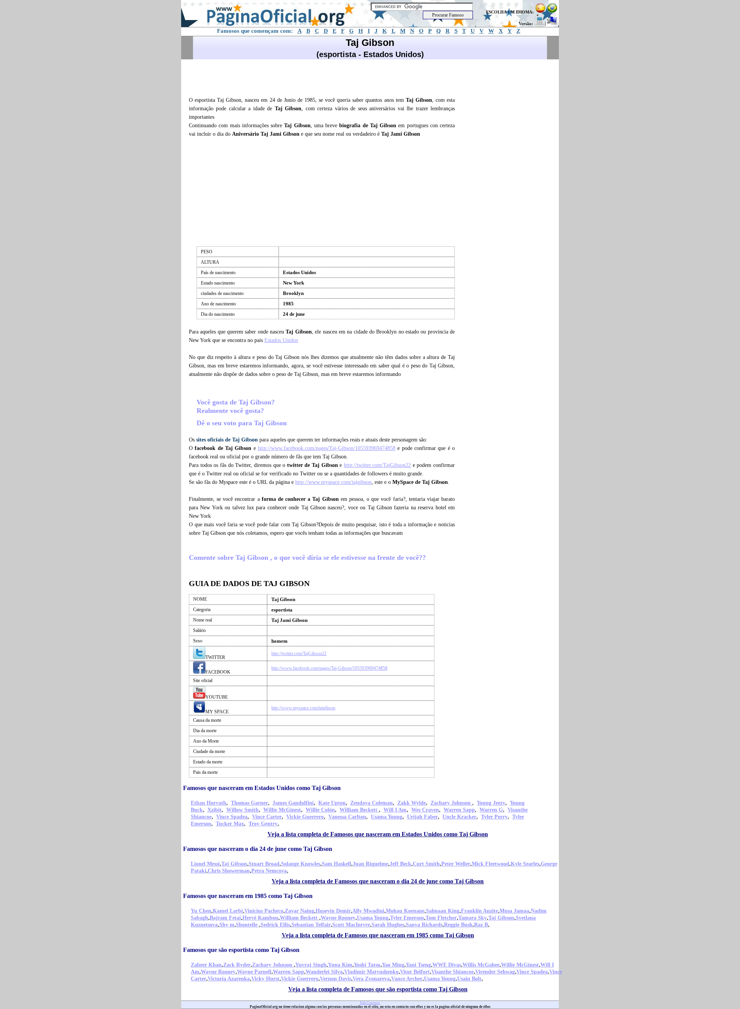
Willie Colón (320, 810)
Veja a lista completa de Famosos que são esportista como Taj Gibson (378, 989)
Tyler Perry (494, 817)
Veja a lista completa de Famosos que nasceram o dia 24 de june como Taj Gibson (378, 881)
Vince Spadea (231, 817)
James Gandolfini (293, 803)
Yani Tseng (418, 965)
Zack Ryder (237, 965)
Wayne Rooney (338, 918)
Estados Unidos (281, 340)
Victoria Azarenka (229, 979)
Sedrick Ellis (275, 925)
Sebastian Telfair (311, 925)
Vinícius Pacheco (263, 911)
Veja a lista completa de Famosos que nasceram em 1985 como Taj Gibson (378, 935)
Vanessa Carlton (347, 817)
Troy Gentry (263, 824)
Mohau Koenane (405, 911)
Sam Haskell (336, 864)
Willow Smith (242, 810)
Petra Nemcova (269, 871)
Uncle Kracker (459, 817)
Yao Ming (393, 965)
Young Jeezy (491, 803)
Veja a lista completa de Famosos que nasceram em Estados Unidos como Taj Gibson (377, 834)
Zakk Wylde (411, 803)
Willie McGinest (282, 810)
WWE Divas (446, 965)
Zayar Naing (299, 911)
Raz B (481, 925)
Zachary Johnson (451, 803)
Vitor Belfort (415, 972)
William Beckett (359, 810)
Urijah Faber (422, 817)
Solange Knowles (300, 864)
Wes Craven (425, 810)
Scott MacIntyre (351, 925)
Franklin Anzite (479, 911)
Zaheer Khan (206, 965)
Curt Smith (426, 864)
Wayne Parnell (254, 972)
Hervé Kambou (260, 918)
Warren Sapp (459, 810)
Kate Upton (332, 803)
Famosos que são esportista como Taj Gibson (241, 950)
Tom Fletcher (441, 918)
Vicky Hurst (265, 979)
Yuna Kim (340, 965)
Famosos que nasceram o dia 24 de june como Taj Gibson (257, 849)
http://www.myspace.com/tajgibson (333, 482)
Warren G (491, 810)
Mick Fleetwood (490, 864)
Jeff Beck (400, 864)
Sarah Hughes (388, 925)
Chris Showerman (229, 871)
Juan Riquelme (370, 864)
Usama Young (386, 817)
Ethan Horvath (208, 803)
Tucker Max (230, 824)
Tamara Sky (472, 918)
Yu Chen (201, 911)
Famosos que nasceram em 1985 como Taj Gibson (248, 896)
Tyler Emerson (407, 918)
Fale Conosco (370, 1003)
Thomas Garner (249, 803)
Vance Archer (406, 979)
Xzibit (214, 810)
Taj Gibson (234, 864)
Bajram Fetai (225, 918)
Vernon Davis (335, 979)
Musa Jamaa (514, 911)
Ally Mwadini (368, 911)
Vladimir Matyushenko (371, 972)
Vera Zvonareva (371, 979)
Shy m (226, 925)
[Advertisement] (325, 76)
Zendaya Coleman (371, 803)
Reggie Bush (458, 925)
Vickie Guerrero (305, 817)
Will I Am (395, 810)
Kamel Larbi (228, 911)
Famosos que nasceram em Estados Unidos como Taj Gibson (262, 788)
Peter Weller (455, 864)
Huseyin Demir (333, 911)
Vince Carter (267, 817)
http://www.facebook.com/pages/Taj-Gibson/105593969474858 (326, 448)
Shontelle (247, 925)
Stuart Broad (264, 864)
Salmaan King (442, 911)
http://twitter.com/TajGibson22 (377, 465)
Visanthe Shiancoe (452, 972)
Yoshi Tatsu (367, 965)
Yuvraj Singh (310, 965)
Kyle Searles (525, 864)
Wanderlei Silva (324, 972)
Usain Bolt (469, 979)
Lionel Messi (205, 864)
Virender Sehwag (495, 972)
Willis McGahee (481, 965)
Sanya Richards (424, 925)
